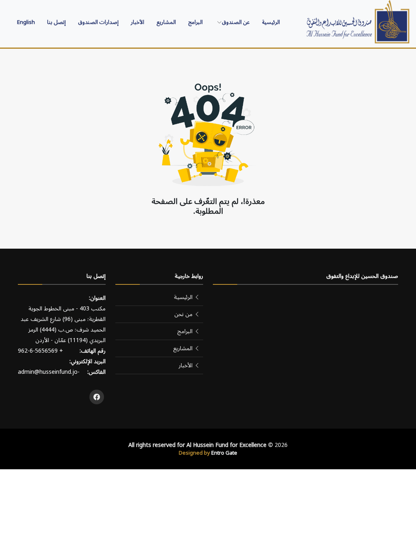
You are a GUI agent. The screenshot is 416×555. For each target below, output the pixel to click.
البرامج (195, 22)
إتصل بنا (56, 22)
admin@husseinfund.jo (48, 372)
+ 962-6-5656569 (40, 351)
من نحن (183, 314)
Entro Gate (224, 453)
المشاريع (166, 22)
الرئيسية (271, 22)
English (26, 22)
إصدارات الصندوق (98, 22)
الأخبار (137, 22)
